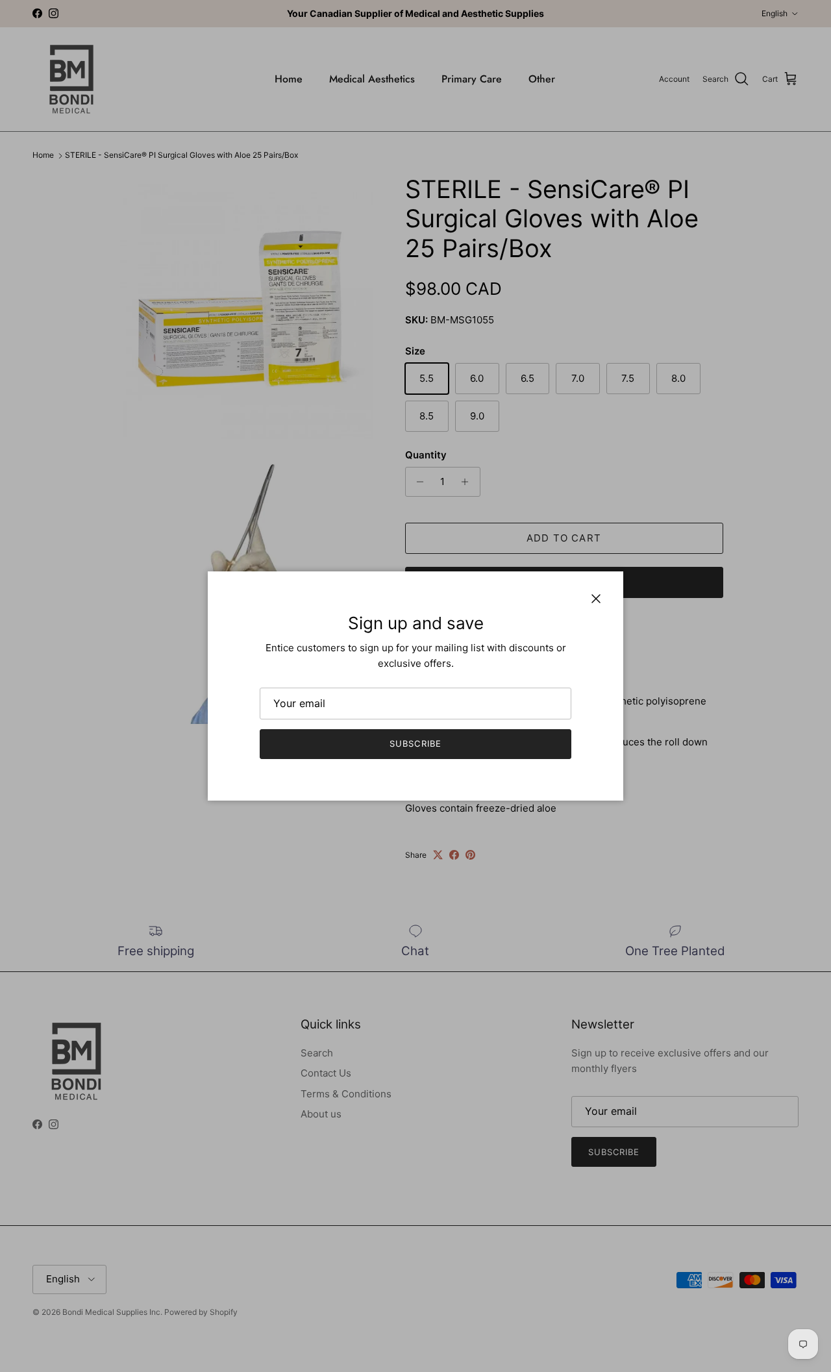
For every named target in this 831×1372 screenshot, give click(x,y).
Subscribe (415, 743)
